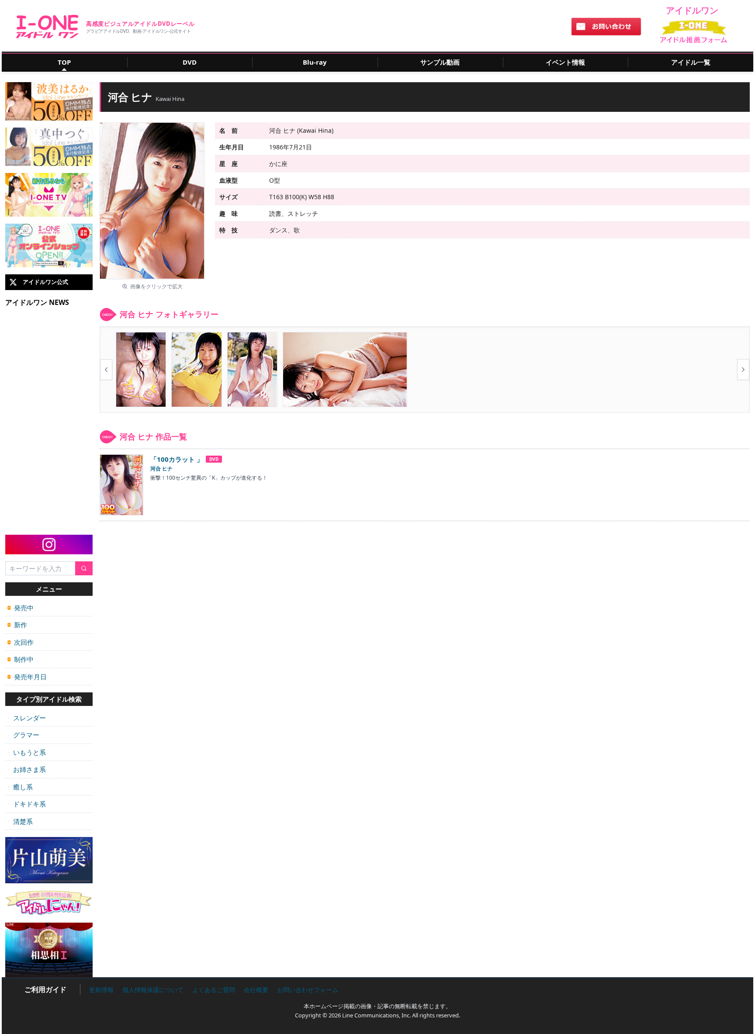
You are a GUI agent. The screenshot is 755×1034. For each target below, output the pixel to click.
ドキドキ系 (26, 803)
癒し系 (20, 786)
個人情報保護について (153, 990)
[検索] (84, 568)
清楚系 (20, 821)
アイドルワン (47, 27)
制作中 (20, 659)
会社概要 (256, 990)
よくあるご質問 (213, 990)
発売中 (20, 607)
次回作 (20, 642)
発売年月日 (27, 676)
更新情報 (101, 990)
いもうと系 (26, 752)
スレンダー (26, 717)
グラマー (23, 734)
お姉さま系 (26, 769)
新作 (17, 624)
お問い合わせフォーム (307, 990)
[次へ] (743, 369)
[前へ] (106, 369)
